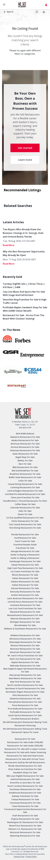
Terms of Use (19, 856)
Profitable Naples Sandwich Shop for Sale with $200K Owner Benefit (25, 309)
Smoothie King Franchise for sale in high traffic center (24, 301)
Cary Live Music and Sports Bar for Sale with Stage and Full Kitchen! (24, 293)
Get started (25, 147)
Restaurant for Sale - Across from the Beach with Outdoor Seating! (23, 317)
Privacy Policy (31, 856)
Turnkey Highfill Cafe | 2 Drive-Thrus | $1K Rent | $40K (24, 285)
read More (8, 245)
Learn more (25, 159)
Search (10, 11)
